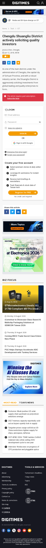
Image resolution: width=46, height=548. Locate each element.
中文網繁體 (6, 508)
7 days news (29, 477)
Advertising (6, 477)
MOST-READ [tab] (10, 402)
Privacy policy (7, 488)
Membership (6, 481)
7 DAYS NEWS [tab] (26, 402)
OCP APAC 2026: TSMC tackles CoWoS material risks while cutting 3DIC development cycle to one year (24, 440)
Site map (5, 504)
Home (4, 29)
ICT (19, 29)
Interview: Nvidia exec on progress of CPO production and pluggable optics (23, 448)
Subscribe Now (13, 98)
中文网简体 (6, 512)
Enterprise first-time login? (17, 152)
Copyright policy (8, 492)
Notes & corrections (9, 500)
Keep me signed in (15, 128)
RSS (26, 485)
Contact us (6, 496)
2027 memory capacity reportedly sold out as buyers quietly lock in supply (24, 422)
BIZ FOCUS (9, 280)
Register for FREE (23, 192)
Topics (27, 481)
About (4, 473)
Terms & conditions (9, 485)
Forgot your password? (16, 155)
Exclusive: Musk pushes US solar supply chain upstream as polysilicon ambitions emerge (23, 414)
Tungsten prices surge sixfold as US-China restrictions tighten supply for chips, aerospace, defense (23, 430)
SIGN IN (23, 133)
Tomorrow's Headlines (33, 473)
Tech (12, 29)
